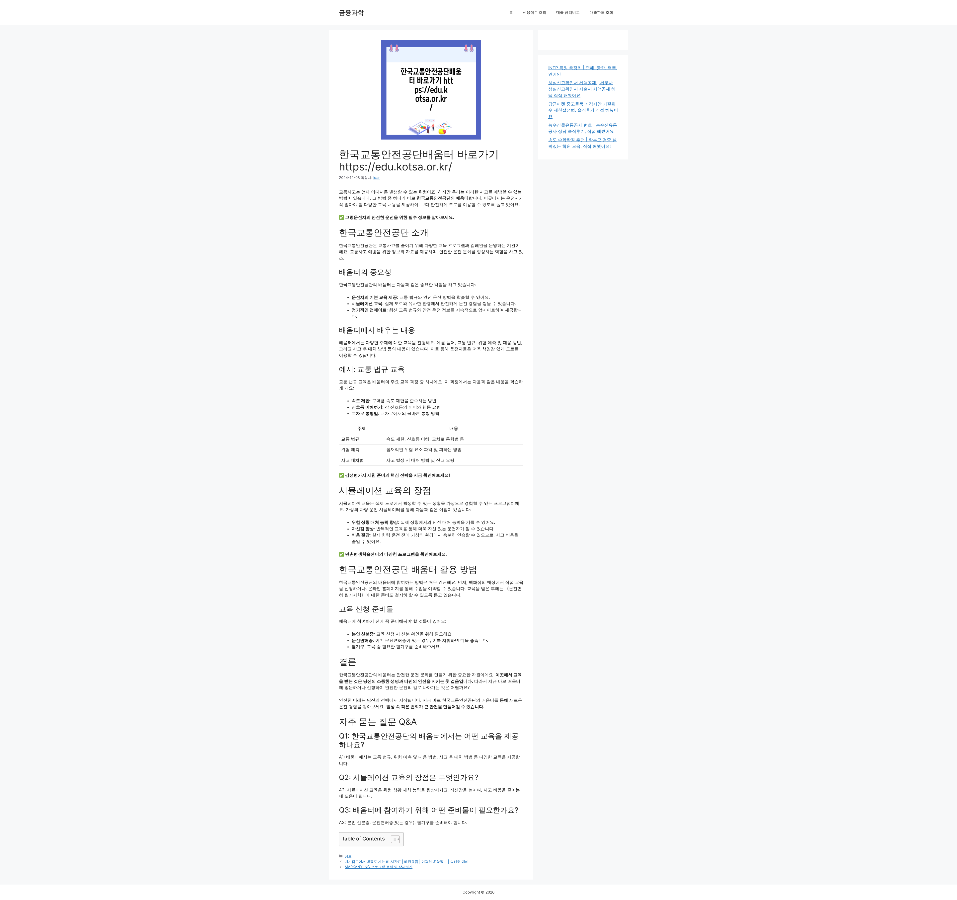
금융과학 (351, 12)
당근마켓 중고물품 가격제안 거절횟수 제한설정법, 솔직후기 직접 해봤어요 (583, 110)
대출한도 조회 (601, 12)
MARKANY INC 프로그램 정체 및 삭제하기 (378, 867)
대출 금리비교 (568, 12)
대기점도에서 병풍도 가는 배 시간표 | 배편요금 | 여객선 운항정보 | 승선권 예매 (407, 861)
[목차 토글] (393, 839)
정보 (348, 856)
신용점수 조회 (534, 12)
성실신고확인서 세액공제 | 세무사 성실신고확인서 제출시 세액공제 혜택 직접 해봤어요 (582, 89)
